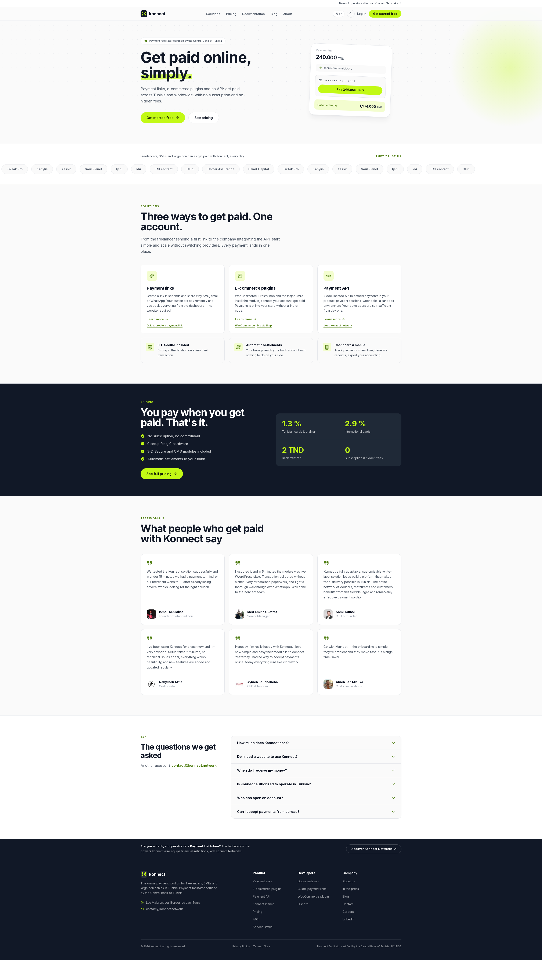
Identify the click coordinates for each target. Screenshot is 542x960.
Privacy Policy (241, 946)
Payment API (261, 896)
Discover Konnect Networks (372, 849)
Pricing (231, 14)
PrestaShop (264, 325)
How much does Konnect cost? (263, 743)
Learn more (155, 319)
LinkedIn (348, 919)
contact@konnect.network (194, 765)
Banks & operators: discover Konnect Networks (368, 3)
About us (349, 881)
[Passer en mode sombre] (351, 14)
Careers (348, 911)
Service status (262, 927)
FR (340, 13)
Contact (348, 904)
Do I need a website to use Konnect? (267, 756)
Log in (361, 13)
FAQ (256, 919)
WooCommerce (245, 325)
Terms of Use (261, 946)
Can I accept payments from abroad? (268, 811)
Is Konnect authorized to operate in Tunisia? (274, 784)
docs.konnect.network (338, 325)
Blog (274, 14)
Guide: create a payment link (165, 325)
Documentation (253, 14)
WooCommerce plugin (313, 896)
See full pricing (159, 474)
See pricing (204, 118)
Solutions (213, 14)
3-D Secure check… (352, 89)
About (287, 14)
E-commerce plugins (267, 889)
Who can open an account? (260, 798)
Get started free (385, 13)
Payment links (262, 881)
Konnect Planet (263, 904)
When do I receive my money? (262, 770)
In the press (351, 889)
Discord (303, 904)
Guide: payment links (312, 889)
